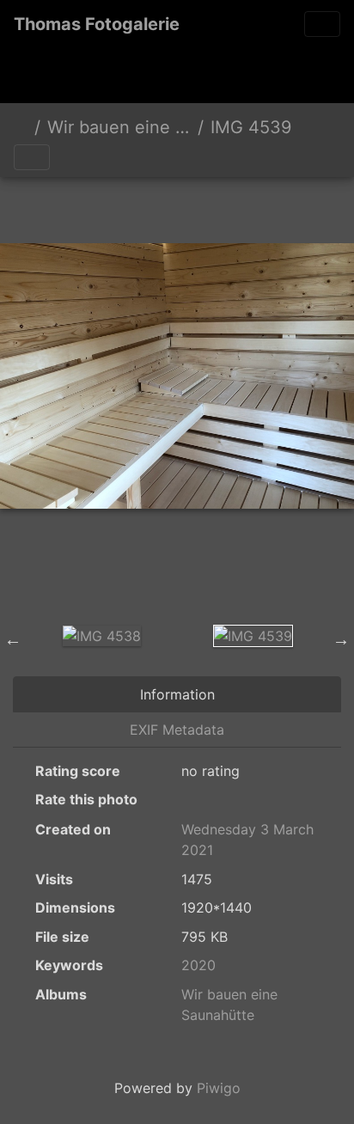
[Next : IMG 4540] (264, 206)
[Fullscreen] (206, 206)
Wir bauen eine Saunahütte (119, 127)
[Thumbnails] (148, 206)
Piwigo (219, 1088)
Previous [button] (12, 639)
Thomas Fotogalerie (97, 24)
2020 (198, 965)
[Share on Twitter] (147, 575)
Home (20, 127)
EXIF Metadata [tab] (177, 729)
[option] (101, 635)
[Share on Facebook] (212, 575)
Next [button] (341, 639)
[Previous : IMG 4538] (89, 206)
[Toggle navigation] (322, 24)
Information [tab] (177, 694)
